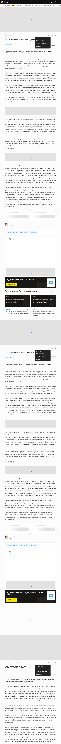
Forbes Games (8, 5)
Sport (54, 5)
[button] (59, 2)
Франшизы (27, 5)
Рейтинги (19, 5)
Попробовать (39, 46)
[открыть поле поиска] (55, 2)
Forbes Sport (8, 309)
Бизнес (7, 624)
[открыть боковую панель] (51, 2)
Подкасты (34, 5)
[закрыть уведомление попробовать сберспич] (49, 39)
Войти (46, 2)
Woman (49, 5)
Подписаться (11, 284)
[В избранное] (28, 309)
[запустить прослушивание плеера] (48, 35)
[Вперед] (59, 215)
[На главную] (4, 2)
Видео (40, 5)
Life (45, 5)
